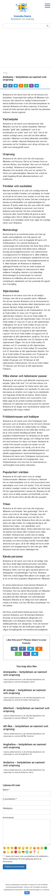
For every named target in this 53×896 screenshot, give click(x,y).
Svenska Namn (22, 16)
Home (5, 73)
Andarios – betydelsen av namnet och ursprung (24, 764)
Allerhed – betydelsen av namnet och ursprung (26, 710)
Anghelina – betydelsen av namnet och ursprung (24, 746)
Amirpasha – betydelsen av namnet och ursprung (25, 673)
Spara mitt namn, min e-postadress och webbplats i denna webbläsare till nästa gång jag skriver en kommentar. (25, 859)
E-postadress (10, 799)
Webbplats (8, 808)
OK (27, 893)
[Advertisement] (26, 49)
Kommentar (8, 817)
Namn (6, 789)
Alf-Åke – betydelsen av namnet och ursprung (25, 728)
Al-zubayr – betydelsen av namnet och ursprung (24, 691)
